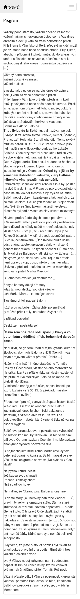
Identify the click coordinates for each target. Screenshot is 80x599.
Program (10, 20)
